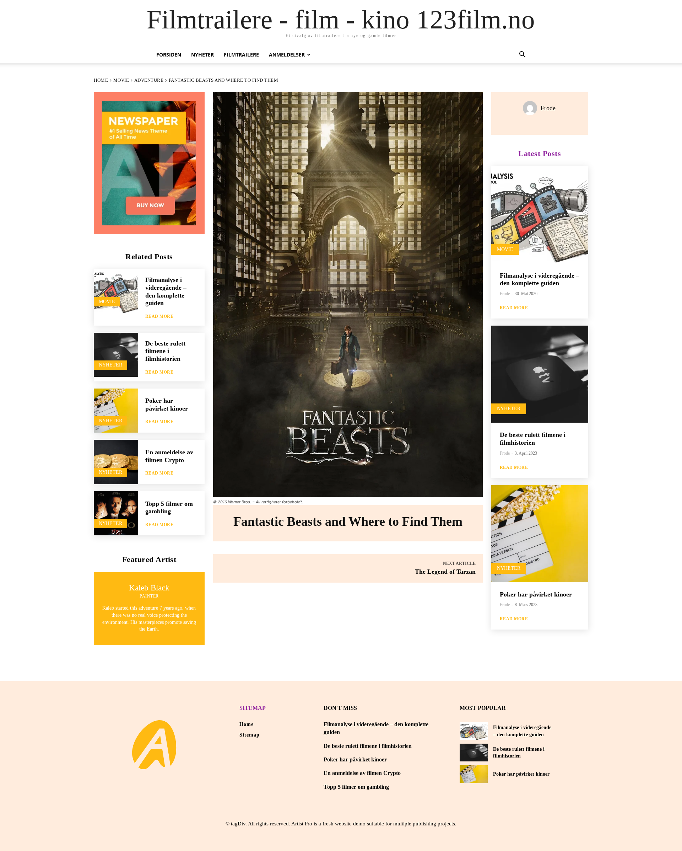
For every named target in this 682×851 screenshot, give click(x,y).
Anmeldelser (287, 54)
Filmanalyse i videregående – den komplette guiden (539, 279)
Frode (548, 108)
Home (101, 80)
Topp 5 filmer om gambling (169, 507)
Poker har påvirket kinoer (166, 404)
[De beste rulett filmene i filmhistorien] (116, 355)
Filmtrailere (241, 54)
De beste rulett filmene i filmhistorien (165, 351)
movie (121, 80)
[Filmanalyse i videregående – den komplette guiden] (116, 291)
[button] (522, 55)
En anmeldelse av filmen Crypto (362, 773)
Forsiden (168, 54)
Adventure (149, 80)
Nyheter (202, 54)
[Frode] (532, 108)
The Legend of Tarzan (445, 571)
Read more (159, 316)
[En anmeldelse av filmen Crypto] (116, 462)
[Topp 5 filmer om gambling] (116, 513)
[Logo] (154, 745)
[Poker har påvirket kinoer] (116, 411)
